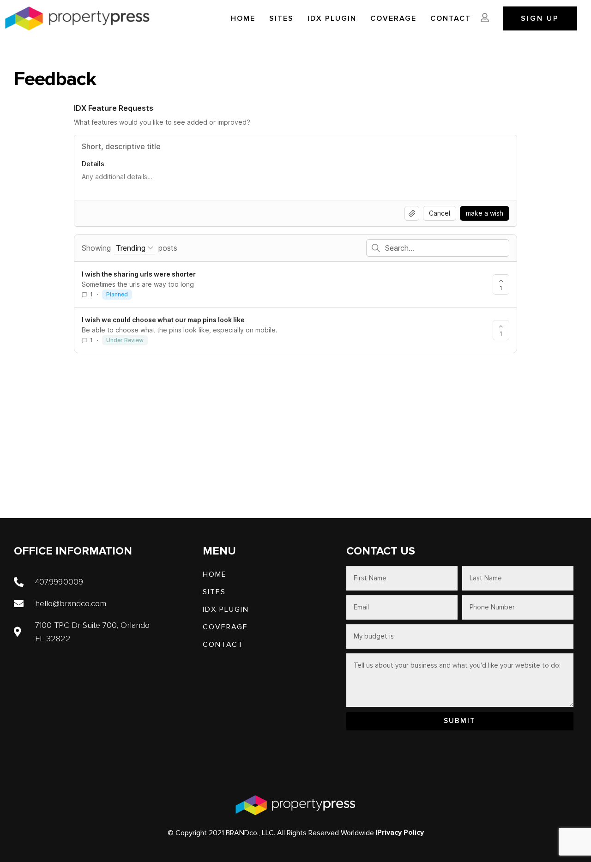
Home (243, 18)
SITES (281, 18)
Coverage (393, 18)
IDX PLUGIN (332, 18)
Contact (450, 18)
